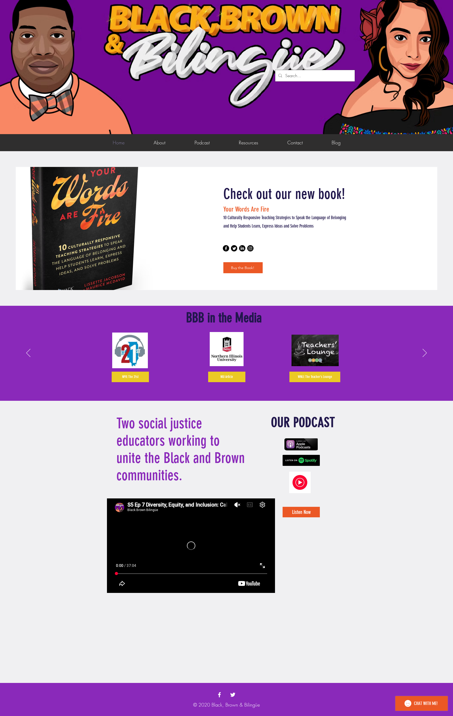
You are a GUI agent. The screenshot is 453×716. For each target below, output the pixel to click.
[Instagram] (250, 248)
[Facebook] (226, 248)
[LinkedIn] (242, 248)
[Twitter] (234, 248)
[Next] (425, 353)
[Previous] (28, 353)
